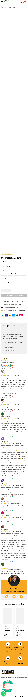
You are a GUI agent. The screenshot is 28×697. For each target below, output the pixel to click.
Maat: (2, 270)
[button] (3, 693)
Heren (5, 626)
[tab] (6, 326)
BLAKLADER (8, 254)
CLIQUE (17, 628)
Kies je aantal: (4, 286)
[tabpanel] (14, 342)
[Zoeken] (20, 2)
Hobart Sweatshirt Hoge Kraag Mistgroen (20, 632)
